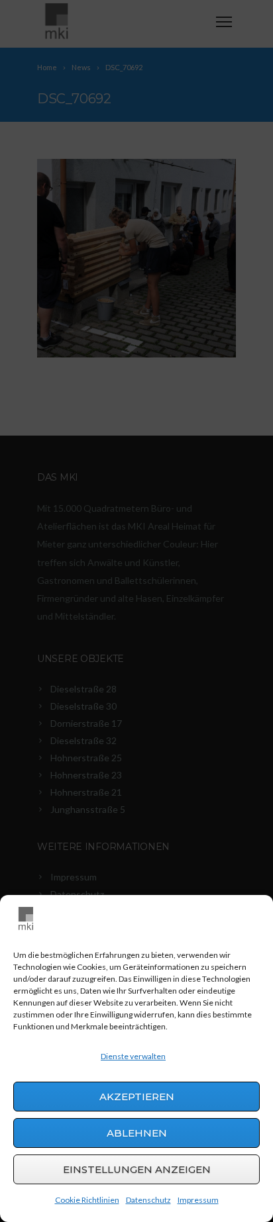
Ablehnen (137, 1133)
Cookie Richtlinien (87, 1200)
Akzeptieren (136, 1096)
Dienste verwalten (133, 1056)
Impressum (198, 1200)
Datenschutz (148, 1200)
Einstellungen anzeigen (137, 1169)
